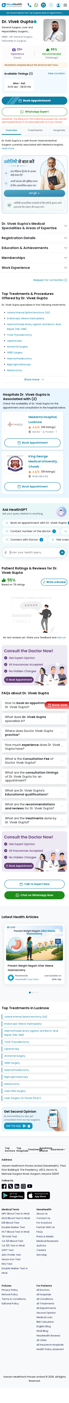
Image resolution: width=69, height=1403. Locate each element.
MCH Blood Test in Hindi (16, 1218)
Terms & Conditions (14, 1299)
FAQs (40, 1231)
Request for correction (48, 280)
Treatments (35, 130)
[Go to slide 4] (37, 992)
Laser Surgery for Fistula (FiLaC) (22, 1098)
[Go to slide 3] (34, 992)
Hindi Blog (42, 1331)
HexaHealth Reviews (48, 1335)
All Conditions (45, 1299)
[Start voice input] (62, 552)
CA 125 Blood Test (12, 1241)
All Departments (46, 1308)
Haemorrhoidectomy (19, 358)
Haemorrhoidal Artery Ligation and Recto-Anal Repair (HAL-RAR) (31, 1033)
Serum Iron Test (11, 1259)
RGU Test (7, 1264)
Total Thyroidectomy (19, 335)
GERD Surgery (15, 352)
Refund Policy (10, 1294)
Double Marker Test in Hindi (15, 1271)
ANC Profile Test (11, 1254)
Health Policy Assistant (50, 1349)
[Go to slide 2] (32, 992)
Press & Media (45, 1236)
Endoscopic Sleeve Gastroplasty (25, 318)
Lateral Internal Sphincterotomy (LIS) (28, 312)
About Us (42, 1213)
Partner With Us (46, 1227)
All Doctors (43, 1290)
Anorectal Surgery (17, 346)
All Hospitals (44, 1294)
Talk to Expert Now (37, 884)
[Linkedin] (16, 1186)
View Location (56, 73)
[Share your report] (5, 552)
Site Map (42, 1254)
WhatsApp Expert (37, 112)
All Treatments (45, 1303)
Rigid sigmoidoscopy (19, 364)
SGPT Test (8, 1250)
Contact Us (43, 1218)
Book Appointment (35, 443)
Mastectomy (14, 370)
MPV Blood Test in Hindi (15, 1213)
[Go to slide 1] (30, 992)
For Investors (44, 1222)
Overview (11, 130)
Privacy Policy (10, 1290)
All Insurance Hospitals (50, 1344)
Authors (41, 1245)
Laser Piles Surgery (15, 1091)
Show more (31, 379)
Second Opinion (46, 1312)
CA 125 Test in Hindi (13, 1245)
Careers (41, 1250)
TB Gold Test (9, 1236)
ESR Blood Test (10, 1222)
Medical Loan (44, 1317)
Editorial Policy (10, 1303)
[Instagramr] (23, 1186)
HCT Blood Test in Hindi (15, 1231)
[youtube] (29, 1186)
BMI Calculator (45, 1322)
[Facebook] (4, 1186)
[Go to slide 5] (39, 992)
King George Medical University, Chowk (43, 461)
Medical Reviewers (47, 1241)
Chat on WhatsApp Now (36, 895)
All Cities (42, 1340)
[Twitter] (10, 1186)
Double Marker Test (13, 1227)
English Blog (44, 1326)
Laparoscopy (14, 340)
